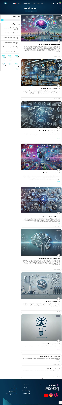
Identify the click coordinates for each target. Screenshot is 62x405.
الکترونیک (16, 55)
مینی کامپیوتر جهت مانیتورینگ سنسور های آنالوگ (10, 38)
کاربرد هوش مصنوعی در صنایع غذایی (52, 368)
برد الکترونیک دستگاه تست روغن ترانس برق (11, 28)
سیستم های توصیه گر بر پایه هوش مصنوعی (51, 216)
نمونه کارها (17, 57)
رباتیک (3, 64)
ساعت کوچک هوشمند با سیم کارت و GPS (10, 43)
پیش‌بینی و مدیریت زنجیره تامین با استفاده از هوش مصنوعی (47, 130)
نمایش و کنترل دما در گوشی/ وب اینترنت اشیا (11, 33)
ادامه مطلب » (58, 53)
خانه (42, 3)
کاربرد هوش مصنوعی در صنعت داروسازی (51, 343)
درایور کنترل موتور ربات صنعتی (11, 51)
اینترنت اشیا (10, 57)
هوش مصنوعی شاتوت (26, 3)
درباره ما (19, 3)
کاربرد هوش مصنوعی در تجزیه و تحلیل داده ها (50, 88)
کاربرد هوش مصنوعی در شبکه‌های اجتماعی (51, 172)
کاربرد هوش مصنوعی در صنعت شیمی (52, 301)
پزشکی (17, 67)
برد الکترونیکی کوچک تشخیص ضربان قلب (10, 47)
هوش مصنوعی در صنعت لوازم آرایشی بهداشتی (50, 356)
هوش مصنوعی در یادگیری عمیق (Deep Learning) (49, 258)
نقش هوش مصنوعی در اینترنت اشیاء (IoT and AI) (49, 44)
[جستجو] (2, 20)
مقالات (38, 3)
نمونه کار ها (33, 3)
